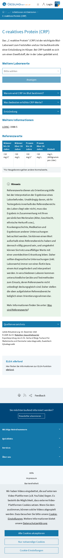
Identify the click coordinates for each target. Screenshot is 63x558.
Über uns (6, 457)
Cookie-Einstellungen (31, 550)
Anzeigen (31, 79)
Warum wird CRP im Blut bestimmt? (24, 93)
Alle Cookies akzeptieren (31, 533)
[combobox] (31, 71)
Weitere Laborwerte (16, 63)
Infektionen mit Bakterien (24, 12)
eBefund (10, 369)
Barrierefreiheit (31, 483)
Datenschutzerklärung (35, 523)
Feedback (40, 395)
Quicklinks (7, 438)
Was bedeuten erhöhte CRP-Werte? (23, 102)
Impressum (31, 478)
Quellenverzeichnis (14, 324)
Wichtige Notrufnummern (14, 429)
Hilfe (31, 473)
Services (6, 447)
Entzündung (10, 111)
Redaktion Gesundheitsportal (27, 335)
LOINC (5, 127)
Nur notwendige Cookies (31, 541)
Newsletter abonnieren (30, 415)
